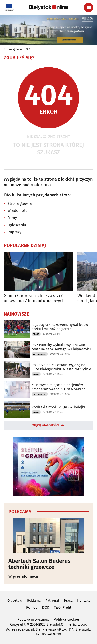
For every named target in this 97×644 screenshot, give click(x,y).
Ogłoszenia (17, 225)
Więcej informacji (23, 576)
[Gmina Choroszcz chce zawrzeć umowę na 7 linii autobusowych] (38, 271)
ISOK (45, 607)
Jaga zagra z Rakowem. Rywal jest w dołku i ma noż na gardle (60, 327)
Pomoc (31, 607)
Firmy (12, 217)
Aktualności (39, 354)
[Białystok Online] (48, 7)
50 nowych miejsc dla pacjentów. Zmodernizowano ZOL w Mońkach (58, 387)
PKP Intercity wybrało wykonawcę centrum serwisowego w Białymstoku (61, 347)
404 (28, 49)
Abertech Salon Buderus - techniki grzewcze (41, 564)
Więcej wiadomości (45, 425)
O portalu (14, 600)
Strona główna (13, 49)
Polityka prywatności (33, 619)
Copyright (17, 624)
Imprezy (14, 232)
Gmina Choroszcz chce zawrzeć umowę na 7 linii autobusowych (34, 298)
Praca (68, 600)
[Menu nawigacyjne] (88, 7)
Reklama (34, 600)
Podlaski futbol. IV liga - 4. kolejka (59, 407)
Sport (36, 334)
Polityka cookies (67, 619)
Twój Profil (62, 607)
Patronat (52, 600)
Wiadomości (18, 210)
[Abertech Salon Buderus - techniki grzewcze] (48, 535)
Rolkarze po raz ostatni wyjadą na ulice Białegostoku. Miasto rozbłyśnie (61, 367)
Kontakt (83, 600)
